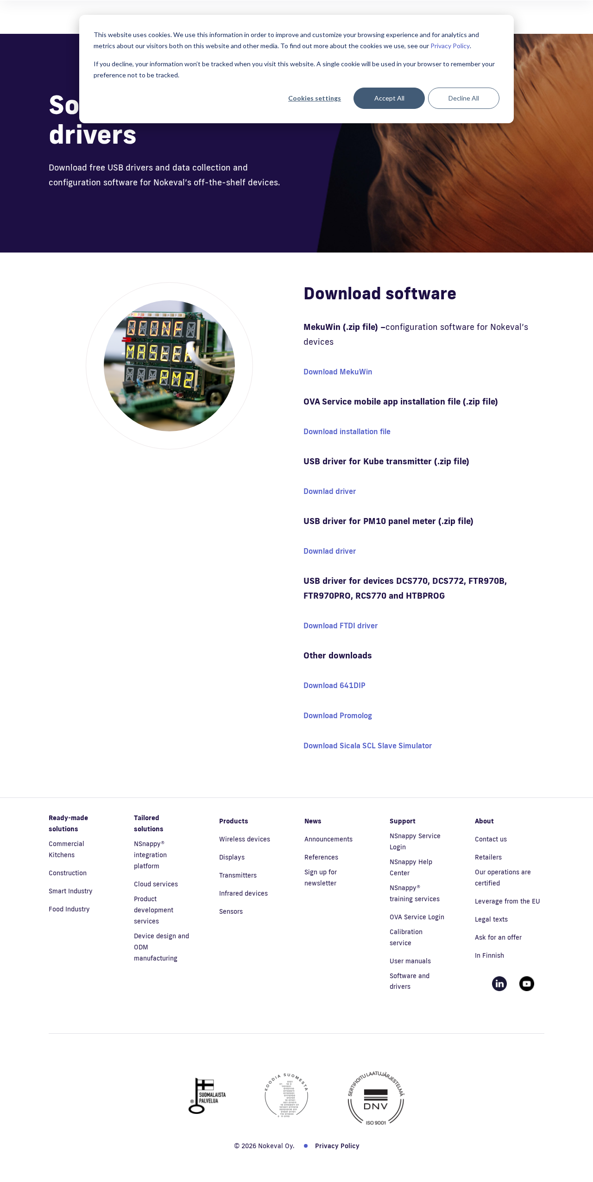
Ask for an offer (498, 937)
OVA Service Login (417, 917)
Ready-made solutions (68, 823)
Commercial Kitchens (66, 849)
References (321, 857)
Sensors (231, 911)
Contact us (491, 839)
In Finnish (489, 955)
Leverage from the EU (507, 901)
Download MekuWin (337, 371)
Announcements (328, 839)
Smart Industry (71, 891)
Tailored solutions (149, 823)
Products (233, 821)
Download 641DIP (334, 685)
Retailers (488, 857)
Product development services (153, 910)
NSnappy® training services (415, 893)
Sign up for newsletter (320, 877)
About (484, 821)
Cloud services (156, 884)
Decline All (463, 98)
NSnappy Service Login (415, 841)
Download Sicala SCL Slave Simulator (367, 745)
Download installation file (347, 431)
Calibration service (406, 937)
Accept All (389, 98)
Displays (232, 857)
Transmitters (238, 875)
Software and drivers (409, 981)
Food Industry (69, 909)
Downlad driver (329, 491)
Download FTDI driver (340, 625)
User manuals (410, 961)
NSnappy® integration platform (150, 855)
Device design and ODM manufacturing (161, 947)
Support (403, 821)
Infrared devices (243, 893)
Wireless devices (244, 839)
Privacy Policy (450, 46)
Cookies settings (314, 98)
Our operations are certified (503, 877)
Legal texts (491, 919)
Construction (68, 873)
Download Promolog (337, 715)
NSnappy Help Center (411, 867)
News (313, 821)
